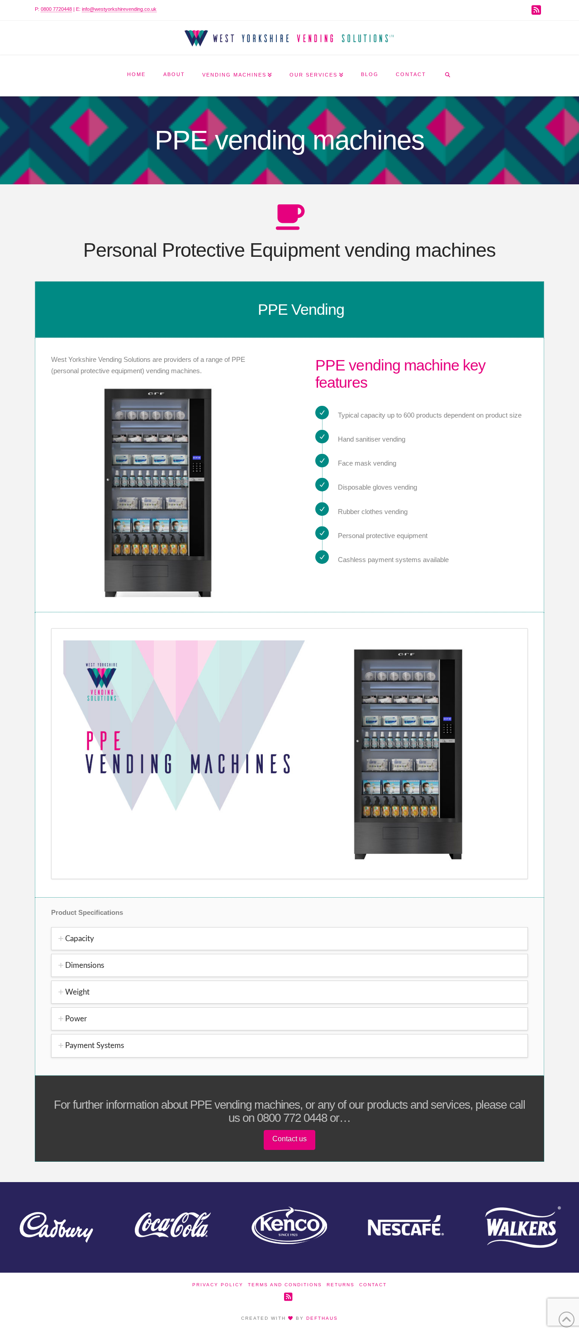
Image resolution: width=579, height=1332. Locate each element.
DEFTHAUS (322, 1318)
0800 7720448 (56, 9)
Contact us (289, 1139)
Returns (341, 1284)
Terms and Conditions (285, 1284)
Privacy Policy (217, 1284)
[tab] (289, 939)
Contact (373, 1284)
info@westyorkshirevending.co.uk (119, 9)
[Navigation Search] (447, 75)
